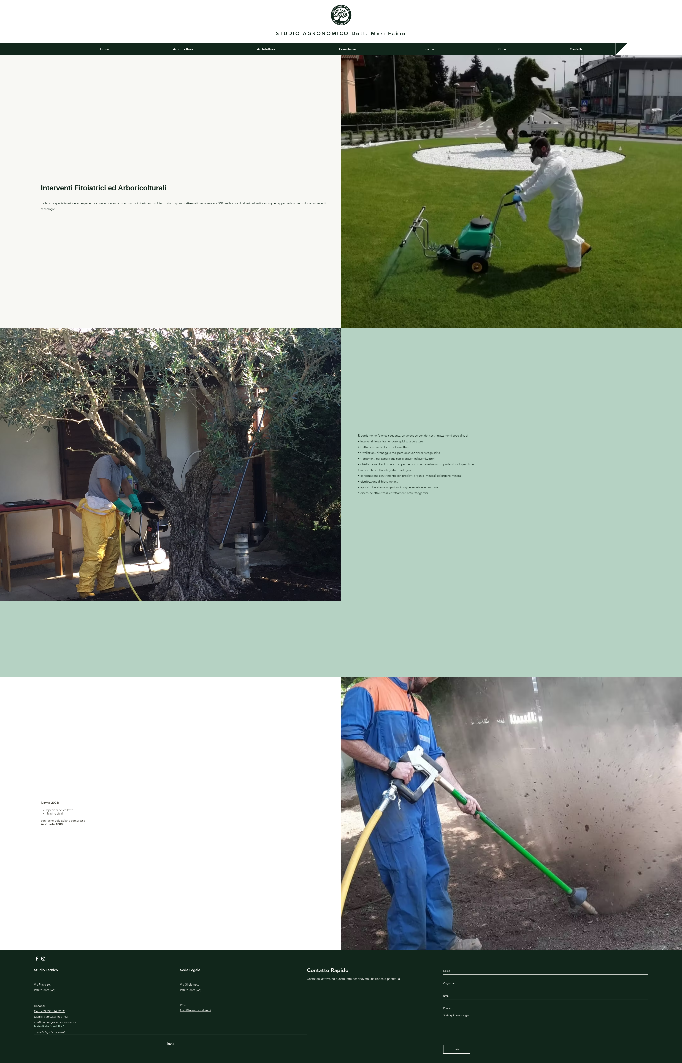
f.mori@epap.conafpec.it (195, 1010)
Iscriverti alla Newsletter (48, 1026)
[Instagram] (43, 958)
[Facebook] (36, 958)
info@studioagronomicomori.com (55, 1022)
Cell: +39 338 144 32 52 (49, 1011)
